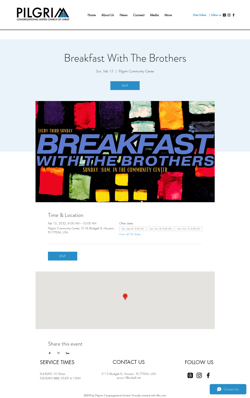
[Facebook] (234, 15)
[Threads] (224, 15)
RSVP (125, 86)
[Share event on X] (58, 353)
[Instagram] (229, 15)
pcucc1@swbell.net (129, 378)
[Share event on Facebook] (49, 353)
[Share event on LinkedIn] (67, 353)
